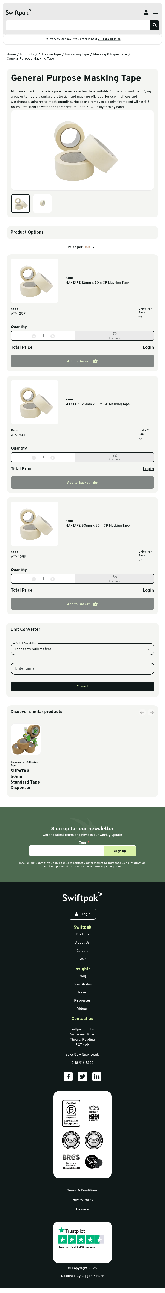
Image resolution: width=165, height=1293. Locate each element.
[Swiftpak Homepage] (18, 12)
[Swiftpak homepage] (82, 897)
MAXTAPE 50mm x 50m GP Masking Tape (97, 526)
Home (11, 54)
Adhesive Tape (49, 54)
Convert (82, 686)
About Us (82, 942)
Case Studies (82, 984)
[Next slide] (151, 712)
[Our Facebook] (68, 1076)
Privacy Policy (82, 1200)
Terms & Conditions (82, 1190)
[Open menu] (155, 12)
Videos (82, 1009)
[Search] (154, 25)
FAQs (82, 959)
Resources (82, 1000)
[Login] (146, 12)
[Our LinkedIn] (96, 1076)
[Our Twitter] (82, 1076)
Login (148, 348)
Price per (79, 247)
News (82, 992)
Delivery (82, 1209)
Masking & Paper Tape (110, 54)
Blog (82, 976)
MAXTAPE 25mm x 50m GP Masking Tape (97, 404)
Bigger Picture (92, 1276)
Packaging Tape (77, 54)
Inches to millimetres (33, 650)
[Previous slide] (142, 712)
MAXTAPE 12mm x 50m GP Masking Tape (97, 283)
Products (27, 54)
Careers (82, 951)
